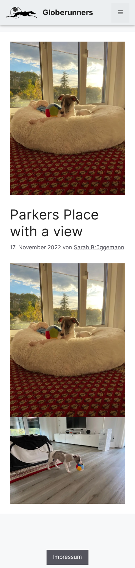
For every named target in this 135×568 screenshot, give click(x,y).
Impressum (67, 557)
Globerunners (68, 12)
